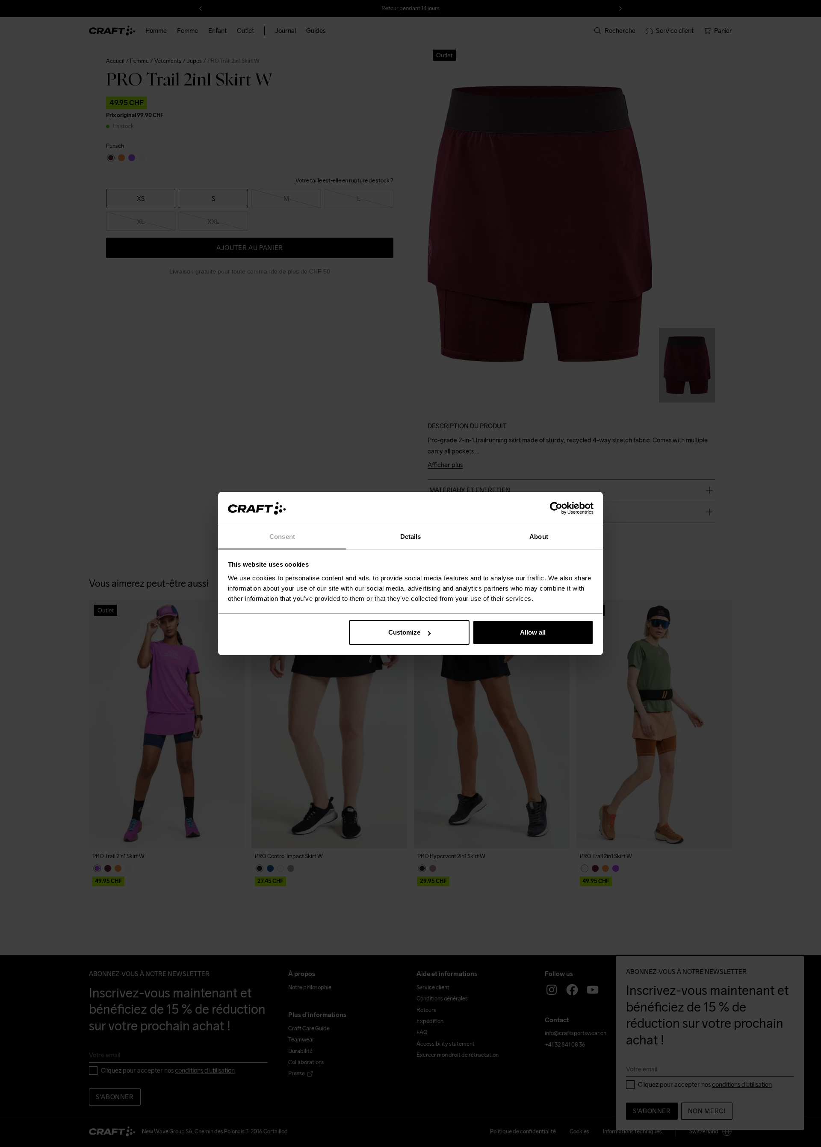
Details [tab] (410, 536)
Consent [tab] (282, 536)
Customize (404, 632)
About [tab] (538, 536)
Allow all (533, 632)
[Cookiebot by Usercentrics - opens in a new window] (556, 508)
